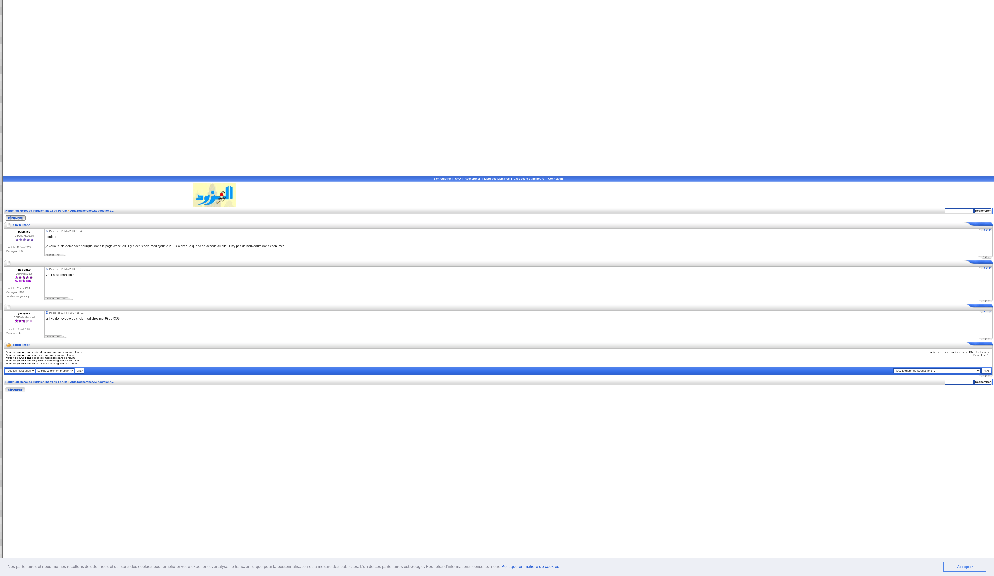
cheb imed (22, 345)
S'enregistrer (442, 178)
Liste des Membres (497, 178)
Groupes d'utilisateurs (529, 178)
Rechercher (472, 178)
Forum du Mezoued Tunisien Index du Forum (36, 210)
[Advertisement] (98, 195)
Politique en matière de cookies (530, 566)
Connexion (555, 178)
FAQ (458, 178)
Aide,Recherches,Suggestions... (92, 210)
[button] (561, 567)
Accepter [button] (965, 567)
